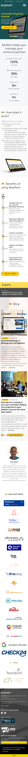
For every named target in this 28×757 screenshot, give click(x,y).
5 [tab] (17, 37)
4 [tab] (15, 37)
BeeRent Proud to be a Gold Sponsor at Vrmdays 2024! (12, 293)
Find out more (10, 274)
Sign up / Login (20, 1)
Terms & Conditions (9, 1)
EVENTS (6, 285)
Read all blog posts (15, 435)
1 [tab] (10, 37)
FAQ (2, 705)
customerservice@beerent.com (9, 699)
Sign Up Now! (8, 25)
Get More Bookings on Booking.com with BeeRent (13, 341)
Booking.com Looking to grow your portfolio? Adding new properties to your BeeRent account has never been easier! (13, 407)
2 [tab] (12, 37)
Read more (12, 367)
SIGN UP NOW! (14, 742)
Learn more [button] (5, 751)
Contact (7, 705)
